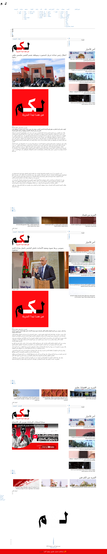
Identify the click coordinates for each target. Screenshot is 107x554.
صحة (25, 16)
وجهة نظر (41, 14)
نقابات (25, 19)
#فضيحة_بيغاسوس (70, 26)
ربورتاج (49, 13)
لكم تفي (20, 406)
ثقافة (46, 9)
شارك (14, 209)
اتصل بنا (1, 498)
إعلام (67, 11)
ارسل (14, 210)
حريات (57, 9)
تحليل (20, 13)
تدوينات (40, 16)
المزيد (68, 9)
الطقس (67, 16)
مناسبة (61, 13)
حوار (49, 14)
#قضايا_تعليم (26, 17)
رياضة (37, 9)
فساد (67, 13)
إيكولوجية (68, 14)
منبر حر (41, 13)
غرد (13, 207)
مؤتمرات (31, 13)
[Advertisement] (39, 197)
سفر (61, 14)
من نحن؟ (2, 495)
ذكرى (67, 20)
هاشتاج (40, 17)
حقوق (56, 11)
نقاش (44, 13)
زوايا (66, 22)
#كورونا (67, 17)
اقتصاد (31, 9)
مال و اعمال (32, 11)
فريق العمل (77, 9)
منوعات (62, 9)
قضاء (25, 11)
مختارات (62, 11)
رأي (41, 9)
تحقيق (49, 11)
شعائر (61, 16)
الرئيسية (16, 9)
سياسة (21, 9)
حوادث (25, 13)
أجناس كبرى (51, 9)
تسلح (67, 19)
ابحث (83, 40)
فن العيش (62, 17)
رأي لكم (41, 11)
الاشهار (1, 496)
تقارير (20, 11)
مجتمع (26, 9)
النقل (25, 14)
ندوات (44, 14)
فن (44, 11)
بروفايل (49, 16)
